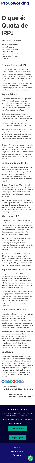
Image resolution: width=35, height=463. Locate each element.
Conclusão (5, 58)
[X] (5, 381)
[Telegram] (16, 381)
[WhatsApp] (11, 381)
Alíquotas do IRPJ (7, 52)
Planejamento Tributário (9, 56)
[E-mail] (22, 381)
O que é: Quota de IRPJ (9, 45)
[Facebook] (2, 381)
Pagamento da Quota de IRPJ (11, 54)
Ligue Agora (17, 438)
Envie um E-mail (18, 429)
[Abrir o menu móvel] (32, 3)
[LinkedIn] (8, 381)
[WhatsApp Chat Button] (30, 458)
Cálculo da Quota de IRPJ (10, 49)
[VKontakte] (19, 381)
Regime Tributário (7, 47)
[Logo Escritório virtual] (15, 4)
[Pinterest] (14, 381)
